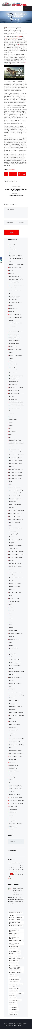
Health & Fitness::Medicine (16, 472)
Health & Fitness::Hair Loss (16, 470)
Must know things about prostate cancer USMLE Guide (15, 969)
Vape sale (12, 996)
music (11, 622)
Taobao (11, 975)
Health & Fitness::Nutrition (15, 475)
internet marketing (14, 598)
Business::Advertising (14, 276)
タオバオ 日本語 (13, 1014)
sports (11, 774)
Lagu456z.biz (13, 956)
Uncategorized (13, 806)
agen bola (11, 247)
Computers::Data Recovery (16, 332)
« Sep (9, 878)
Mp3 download (13, 965)
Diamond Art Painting (16, 917)
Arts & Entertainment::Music (16, 259)
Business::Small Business (15, 303)
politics (11, 657)
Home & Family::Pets (14, 516)
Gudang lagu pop (14, 951)
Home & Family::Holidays (15, 496)
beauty (5, 27)
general (11, 426)
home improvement (14, 522)
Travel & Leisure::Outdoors (16, 797)
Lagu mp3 (12, 958)
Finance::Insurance (14, 379)
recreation (12, 689)
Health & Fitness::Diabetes (16, 458)
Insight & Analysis (13, 534)
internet (11, 537)
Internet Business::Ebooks (16, 557)
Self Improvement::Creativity (16, 745)
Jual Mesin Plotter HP (14, 601)
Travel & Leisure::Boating (15, 789)
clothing (11, 311)
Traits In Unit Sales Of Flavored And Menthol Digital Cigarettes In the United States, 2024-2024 (16, 899)
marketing (12, 610)
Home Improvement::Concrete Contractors (15, 528)
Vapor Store (13, 1007)
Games (11, 417)
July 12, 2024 (11, 904)
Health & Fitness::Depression (16, 455)
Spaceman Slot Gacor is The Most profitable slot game (18, 890)
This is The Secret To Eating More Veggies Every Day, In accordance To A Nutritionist (16, 189)
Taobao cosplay (14, 979)
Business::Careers (13, 282)
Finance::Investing (13, 382)
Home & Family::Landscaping (16, 511)
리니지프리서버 (13, 827)
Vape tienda (13, 1005)
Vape (20, 984)
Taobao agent (13, 977)
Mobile (11, 616)
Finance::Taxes (13, 399)
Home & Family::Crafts (15, 487)
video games (12, 815)
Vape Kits (20, 993)
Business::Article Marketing (16, 279)
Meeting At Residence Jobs (16, 195)
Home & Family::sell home (16, 519)
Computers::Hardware (15, 338)
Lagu (18, 954)
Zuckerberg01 (13, 1010)
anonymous (12, 250)
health (11, 437)
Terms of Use (7, 1025)
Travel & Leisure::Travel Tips (16, 800)
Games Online (13, 420)
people (11, 645)
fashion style (12, 367)
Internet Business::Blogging (16, 552)
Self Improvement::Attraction (16, 739)
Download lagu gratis (14, 938)
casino (11, 306)
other (10, 642)
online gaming (13, 631)
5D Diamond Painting (15, 913)
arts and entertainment (15, 267)
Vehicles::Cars (13, 812)
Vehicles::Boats (13, 809)
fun (10, 411)
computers (12, 329)
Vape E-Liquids (13, 991)
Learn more (12, 170)
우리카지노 (12, 830)
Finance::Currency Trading (16, 376)
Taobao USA (13, 984)
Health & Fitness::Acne (15, 440)
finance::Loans (13, 385)
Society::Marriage (13, 768)
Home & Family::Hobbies (15, 493)
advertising (12, 244)
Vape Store (12, 1003)
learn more (20, 44)
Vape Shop (12, 998)
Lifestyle (11, 607)
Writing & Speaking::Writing (16, 824)
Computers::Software (14, 341)
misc (10, 613)
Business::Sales (13, 300)
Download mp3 (13, 947)
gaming (11, 423)
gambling (11, 414)
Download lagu (14, 928)
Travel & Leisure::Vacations (16, 803)
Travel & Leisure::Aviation (15, 786)
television (11, 780)
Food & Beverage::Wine (15, 408)
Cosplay (11, 915)
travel (10, 783)
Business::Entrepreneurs (15, 288)
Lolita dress (13, 963)
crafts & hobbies (13, 347)
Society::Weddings (14, 771)
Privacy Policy (17, 1025)
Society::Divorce (13, 765)
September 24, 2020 (16, 186)
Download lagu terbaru (14, 943)
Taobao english (14, 982)
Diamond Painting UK (15, 926)
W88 (10, 818)
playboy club (12, 654)
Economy (11, 361)
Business (11, 273)
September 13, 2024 (17, 894)
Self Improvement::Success (16, 754)
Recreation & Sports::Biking (16, 692)
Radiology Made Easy (15, 972)
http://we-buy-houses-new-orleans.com (14, 37)
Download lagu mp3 (15, 941)
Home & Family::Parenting (15, 513)
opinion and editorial (14, 639)
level (10, 604)
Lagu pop (20, 958)
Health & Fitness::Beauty (15, 449)
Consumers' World (14, 344)
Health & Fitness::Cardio (15, 452)
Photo (11, 651)
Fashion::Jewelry (13, 370)
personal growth (13, 648)
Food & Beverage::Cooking (16, 402)
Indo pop (12, 954)
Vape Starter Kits (14, 1000)
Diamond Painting (14, 920)
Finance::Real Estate (14, 390)
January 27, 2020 (13, 27)
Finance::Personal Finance (16, 388)
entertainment (13, 364)
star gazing (12, 777)
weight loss (12, 821)
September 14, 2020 (16, 194)
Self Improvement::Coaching (16, 742)
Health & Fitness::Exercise (15, 461)
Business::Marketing (14, 297)
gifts (10, 429)
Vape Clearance (14, 989)
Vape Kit (11, 993)
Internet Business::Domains (16, 554)
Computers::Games (14, 335)
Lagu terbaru (13, 961)
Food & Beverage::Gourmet (16, 405)
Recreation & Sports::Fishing (16, 695)
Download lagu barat (14, 931)
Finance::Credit (13, 373)
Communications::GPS (15, 314)
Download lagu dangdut (14, 934)
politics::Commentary (14, 660)
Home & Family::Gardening (16, 490)
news (10, 625)
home (10, 484)
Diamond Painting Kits (14, 923)
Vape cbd (12, 986)
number (11, 628)
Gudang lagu (13, 949)
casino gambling (13, 308)
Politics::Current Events (15, 663)
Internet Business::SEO (15, 584)
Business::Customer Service (16, 285)
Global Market (12, 431)
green (10, 434)
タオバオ (11, 1012)
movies (11, 619)
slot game (12, 762)
